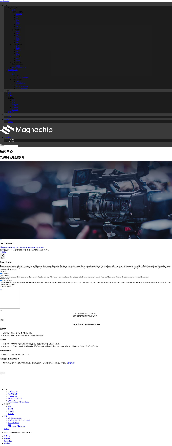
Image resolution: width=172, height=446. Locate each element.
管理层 (10, 95)
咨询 (5, 114)
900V (18, 42)
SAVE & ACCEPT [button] (6, 286)
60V (17, 19)
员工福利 (15, 110)
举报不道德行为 (13, 423)
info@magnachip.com (15, 418)
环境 (13, 103)
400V (18, 49)
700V (18, 39)
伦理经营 (15, 107)
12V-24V (19, 14)
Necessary (5, 273)
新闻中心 (11, 112)
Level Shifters (20, 83)
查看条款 (71, 363)
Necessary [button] (3, 271)
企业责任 (11, 411)
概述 (13, 10)
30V (17, 15)
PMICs (18, 81)
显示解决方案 (13, 392)
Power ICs (11, 400)
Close (2, 373)
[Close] (1, 310)
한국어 (11, 141)
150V (18, 26)
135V (18, 24)
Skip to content (4, 1)
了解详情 (3, 252)
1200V (18, 60)
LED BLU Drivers (22, 78)
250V (18, 32)
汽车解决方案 (13, 70)
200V (18, 28)
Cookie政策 (8, 441)
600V (18, 35)
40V (17, 17)
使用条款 (7, 436)
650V (18, 37)
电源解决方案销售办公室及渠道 (19, 420)
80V (17, 21)
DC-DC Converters (22, 88)
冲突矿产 (15, 105)
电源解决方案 (13, 394)
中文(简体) (7, 137)
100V (18, 23)
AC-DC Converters (22, 86)
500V (18, 33)
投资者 (6, 119)
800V (18, 41)
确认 (2, 320)
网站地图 (7, 443)
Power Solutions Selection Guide (18, 402)
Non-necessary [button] (4, 279)
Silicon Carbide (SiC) (18, 67)
